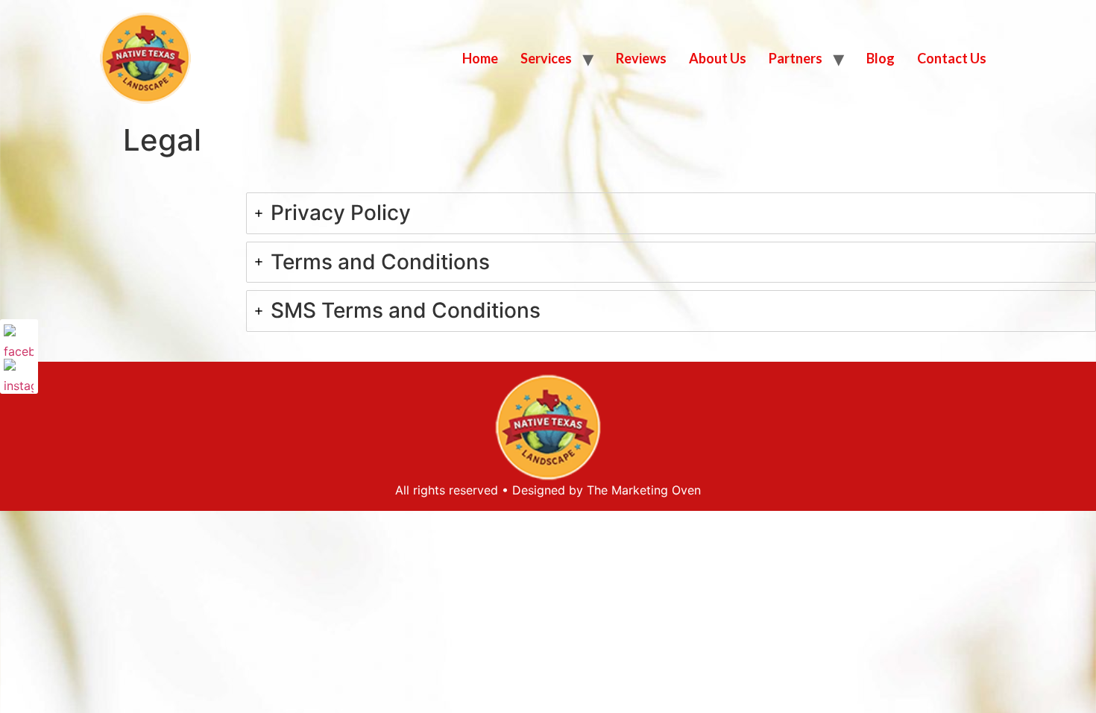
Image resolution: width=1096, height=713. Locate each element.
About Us (717, 58)
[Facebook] (19, 339)
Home (480, 58)
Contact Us (951, 58)
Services (546, 58)
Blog (880, 58)
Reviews (641, 58)
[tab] (671, 213)
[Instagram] (19, 374)
